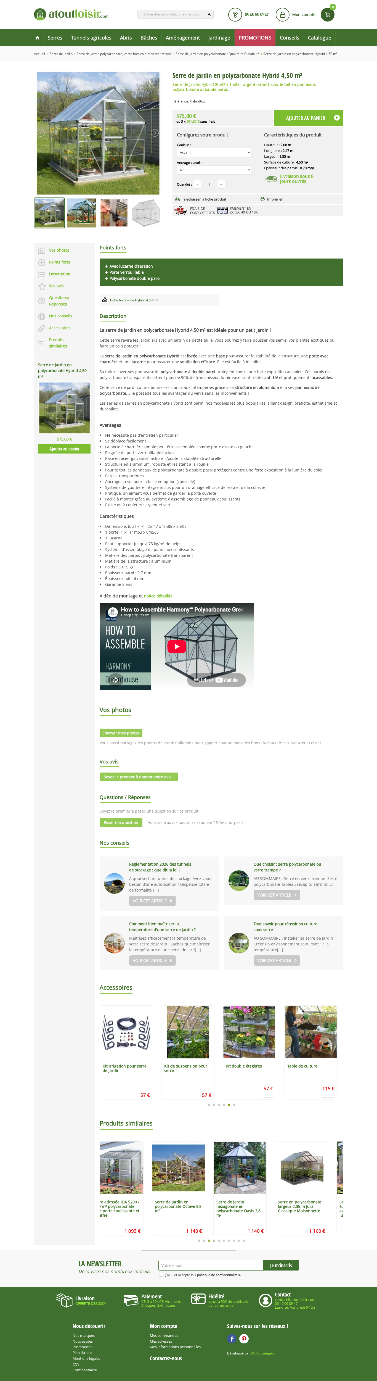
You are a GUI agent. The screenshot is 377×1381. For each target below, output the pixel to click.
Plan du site (82, 1352)
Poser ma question (121, 822)
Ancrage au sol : (189, 162)
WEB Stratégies (262, 1353)
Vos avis (56, 285)
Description (59, 273)
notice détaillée (158, 596)
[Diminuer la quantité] (197, 184)
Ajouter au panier (64, 449)
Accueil (39, 53)
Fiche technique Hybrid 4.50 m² (134, 300)
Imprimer (275, 199)
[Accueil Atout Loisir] (37, 37)
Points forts (59, 262)
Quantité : (184, 184)
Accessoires (60, 327)
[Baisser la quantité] (221, 184)
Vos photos (59, 250)
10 (244, 1241)
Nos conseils (60, 315)
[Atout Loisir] (71, 14)
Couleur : (184, 145)
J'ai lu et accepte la (203, 1274)
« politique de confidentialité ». (218, 1274)
